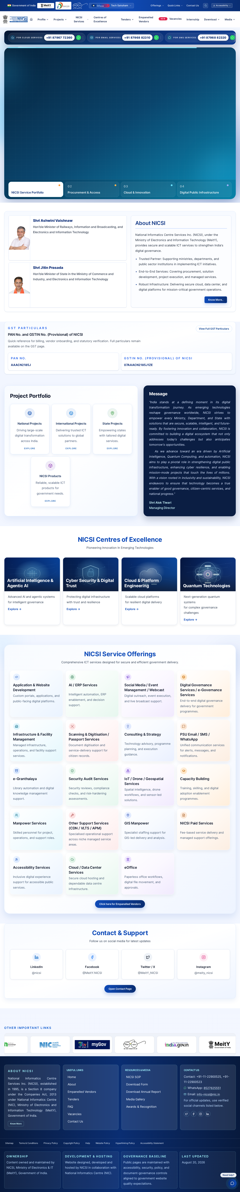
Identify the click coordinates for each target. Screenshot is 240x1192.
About (72, 1084)
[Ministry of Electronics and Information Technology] (45, 5)
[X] (186, 1114)
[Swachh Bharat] (80, 5)
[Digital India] (63, 5)
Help (87, 1143)
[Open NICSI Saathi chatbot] (232, 1183)
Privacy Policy (51, 1143)
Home (72, 1077)
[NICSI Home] (18, 19)
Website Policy (103, 1143)
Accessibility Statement (152, 1143)
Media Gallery (32, 127)
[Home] (31, 19)
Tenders (73, 1099)
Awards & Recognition (141, 1106)
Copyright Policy (71, 1143)
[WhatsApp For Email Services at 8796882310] (156, 37)
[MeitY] (136, 1044)
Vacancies (75, 1114)
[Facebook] (193, 1114)
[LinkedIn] (207, 1114)
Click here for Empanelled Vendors (120, 903)
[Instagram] (200, 1114)
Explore (14, 609)
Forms (16, 127)
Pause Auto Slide (132, 179)
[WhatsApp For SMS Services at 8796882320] (232, 37)
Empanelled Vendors (146, 19)
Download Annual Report (143, 1091)
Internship (193, 19)
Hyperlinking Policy (125, 1143)
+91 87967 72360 (59, 37)
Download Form (137, 1084)
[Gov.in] (94, 1044)
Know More (16, 1123)
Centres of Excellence (100, 19)
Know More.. (215, 299)
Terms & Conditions (28, 1143)
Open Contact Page (120, 988)
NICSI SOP (133, 1077)
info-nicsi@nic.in (208, 1094)
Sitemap (9, 1143)
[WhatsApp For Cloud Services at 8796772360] (78, 37)
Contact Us (192, 5)
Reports (49, 111)
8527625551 (212, 1088)
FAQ (70, 1106)
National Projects (23, 111)
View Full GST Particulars (214, 328)
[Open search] (205, 5)
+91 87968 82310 (137, 37)
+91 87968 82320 (213, 37)
